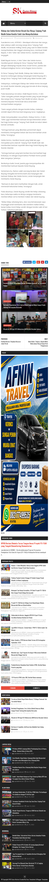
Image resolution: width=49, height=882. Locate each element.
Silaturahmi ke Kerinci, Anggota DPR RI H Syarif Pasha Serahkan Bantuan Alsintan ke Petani (26, 616)
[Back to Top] (24, 876)
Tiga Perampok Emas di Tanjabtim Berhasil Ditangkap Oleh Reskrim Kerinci (29, 855)
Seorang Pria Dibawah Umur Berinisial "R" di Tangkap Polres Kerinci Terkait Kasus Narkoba (27, 864)
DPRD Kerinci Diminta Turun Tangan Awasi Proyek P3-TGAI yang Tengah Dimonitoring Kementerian (24, 544)
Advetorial (38, 38)
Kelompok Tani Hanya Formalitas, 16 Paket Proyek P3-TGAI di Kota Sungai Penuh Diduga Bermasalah (28, 591)
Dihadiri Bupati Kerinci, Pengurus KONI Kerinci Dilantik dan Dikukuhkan (29, 812)
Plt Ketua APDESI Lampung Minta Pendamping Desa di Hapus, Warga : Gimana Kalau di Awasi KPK (29, 750)
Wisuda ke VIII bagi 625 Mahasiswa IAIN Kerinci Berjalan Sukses (22, 329)
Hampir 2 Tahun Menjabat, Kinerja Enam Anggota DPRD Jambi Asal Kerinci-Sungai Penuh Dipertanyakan (28, 566)
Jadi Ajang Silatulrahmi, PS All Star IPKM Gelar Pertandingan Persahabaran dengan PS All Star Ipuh (29, 793)
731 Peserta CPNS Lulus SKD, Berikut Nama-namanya (26, 677)
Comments (36, 688)
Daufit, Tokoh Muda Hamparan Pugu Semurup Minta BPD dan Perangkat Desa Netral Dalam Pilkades (29, 777)
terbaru (13, 688)
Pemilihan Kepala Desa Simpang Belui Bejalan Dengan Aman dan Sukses (29, 768)
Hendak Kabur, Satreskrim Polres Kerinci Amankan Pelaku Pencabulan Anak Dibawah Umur (28, 836)
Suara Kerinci (15, 879)
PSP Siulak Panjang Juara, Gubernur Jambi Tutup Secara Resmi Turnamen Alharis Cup (28, 821)
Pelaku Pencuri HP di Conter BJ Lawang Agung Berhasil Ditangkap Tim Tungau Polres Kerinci (28, 846)
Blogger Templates (42, 879)
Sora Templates (30, 879)
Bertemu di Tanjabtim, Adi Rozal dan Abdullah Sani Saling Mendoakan (27, 728)
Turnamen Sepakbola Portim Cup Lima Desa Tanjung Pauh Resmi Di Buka (28, 802)
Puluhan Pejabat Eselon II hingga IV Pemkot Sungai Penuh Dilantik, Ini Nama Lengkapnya (27, 579)
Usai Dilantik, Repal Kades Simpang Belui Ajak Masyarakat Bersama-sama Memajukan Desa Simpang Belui (28, 759)
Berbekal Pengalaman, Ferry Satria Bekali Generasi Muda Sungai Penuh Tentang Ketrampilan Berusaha (24, 306)
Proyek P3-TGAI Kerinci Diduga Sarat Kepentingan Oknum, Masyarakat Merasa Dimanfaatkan (27, 604)
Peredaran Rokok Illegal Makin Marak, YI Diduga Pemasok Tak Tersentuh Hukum (24, 284)
